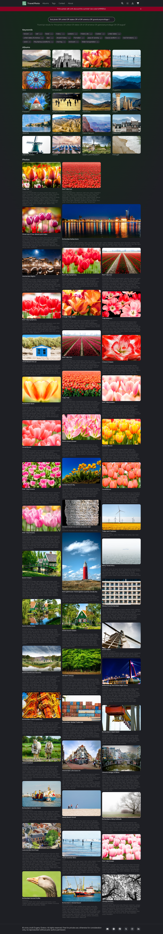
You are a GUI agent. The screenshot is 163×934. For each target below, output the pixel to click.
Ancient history (63, 38)
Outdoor (100, 34)
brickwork (73, 42)
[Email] (107, 929)
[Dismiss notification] (140, 9)
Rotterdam (105, 687)
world (27, 42)
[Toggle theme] (127, 3)
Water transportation (90, 42)
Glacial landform (112, 38)
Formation (79, 38)
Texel (24, 364)
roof (39, 34)
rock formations (130, 38)
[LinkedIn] (138, 929)
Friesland (25, 765)
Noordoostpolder (27, 191)
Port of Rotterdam (107, 608)
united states (114, 34)
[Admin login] (133, 3)
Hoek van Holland (67, 819)
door (50, 38)
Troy (63, 529)
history (60, 34)
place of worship (95, 38)
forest (49, 34)
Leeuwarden (26, 852)
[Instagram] (132, 929)
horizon (28, 34)
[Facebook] (120, 929)
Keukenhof (65, 277)
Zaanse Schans (27, 580)
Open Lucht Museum (108, 651)
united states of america (33, 38)
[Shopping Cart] (138, 3)
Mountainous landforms (43, 42)
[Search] (122, 3)
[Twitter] (126, 929)
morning (61, 42)
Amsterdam (25, 278)
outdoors (72, 34)
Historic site (86, 34)
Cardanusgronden (68, 678)
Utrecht (104, 774)
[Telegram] (113, 929)
